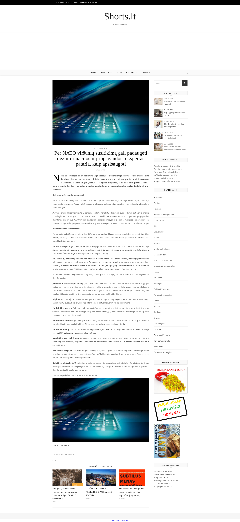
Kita (155, 226)
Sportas (157, 306)
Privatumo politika (120, 520)
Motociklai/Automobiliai (164, 266)
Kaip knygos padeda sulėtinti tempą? (174, 113)
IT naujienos (159, 220)
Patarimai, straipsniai (163, 471)
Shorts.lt (120, 16)
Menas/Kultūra (160, 254)
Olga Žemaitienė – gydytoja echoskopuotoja (174, 125)
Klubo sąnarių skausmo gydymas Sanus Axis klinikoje (175, 148)
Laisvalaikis (106, 72)
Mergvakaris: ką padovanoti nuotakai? (174, 102)
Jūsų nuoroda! (163, 486)
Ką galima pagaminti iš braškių (167, 166)
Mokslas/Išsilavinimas (163, 260)
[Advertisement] (120, 51)
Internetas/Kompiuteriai (164, 214)
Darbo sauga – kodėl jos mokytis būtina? (173, 136)
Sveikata (146, 72)
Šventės (157, 318)
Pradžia (55, 2)
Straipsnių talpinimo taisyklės (73, 2)
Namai (93, 72)
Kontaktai (92, 2)
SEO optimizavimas (162, 483)
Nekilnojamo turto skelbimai (166, 480)
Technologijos (159, 323)
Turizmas (158, 329)
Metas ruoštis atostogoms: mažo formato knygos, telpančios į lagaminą (131, 492)
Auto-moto (158, 197)
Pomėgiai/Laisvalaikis (163, 295)
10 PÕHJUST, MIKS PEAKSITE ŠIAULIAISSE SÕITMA (99, 492)
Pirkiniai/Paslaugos (162, 289)
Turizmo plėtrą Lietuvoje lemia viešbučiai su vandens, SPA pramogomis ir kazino (167, 175)
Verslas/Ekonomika (162, 341)
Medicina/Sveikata (162, 249)
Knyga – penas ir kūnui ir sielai (167, 181)
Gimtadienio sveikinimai (164, 474)
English (157, 203)
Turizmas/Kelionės (162, 335)
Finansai (157, 209)
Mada (119, 72)
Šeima (156, 300)
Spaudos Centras (67, 454)
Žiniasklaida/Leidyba (163, 352)
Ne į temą (158, 277)
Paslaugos (132, 72)
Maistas (157, 243)
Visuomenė (158, 346)
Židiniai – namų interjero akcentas (168, 169)
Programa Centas (161, 477)
